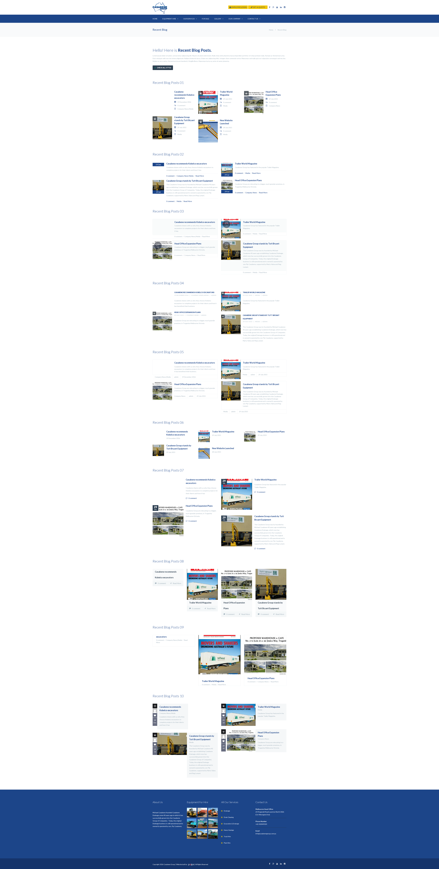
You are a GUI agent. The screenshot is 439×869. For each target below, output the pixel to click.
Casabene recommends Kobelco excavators (184, 95)
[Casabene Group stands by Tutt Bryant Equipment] (231, 391)
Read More (199, 176)
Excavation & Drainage (231, 824)
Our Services (189, 19)
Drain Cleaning (229, 817)
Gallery (217, 19)
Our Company (234, 19)
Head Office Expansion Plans (248, 180)
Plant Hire (227, 843)
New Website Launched (223, 448)
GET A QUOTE (258, 7)
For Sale (205, 19)
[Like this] (155, 715)
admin (213, 295)
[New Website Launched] (204, 453)
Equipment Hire (169, 19)
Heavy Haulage (229, 830)
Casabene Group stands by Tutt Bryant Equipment (184, 120)
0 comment (181, 105)
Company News (183, 109)
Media (191, 109)
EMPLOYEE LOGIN (239, 7)
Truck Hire (227, 836)
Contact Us (253, 19)
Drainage (227, 811)
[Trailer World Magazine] (231, 369)
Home (155, 19)
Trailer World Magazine (246, 163)
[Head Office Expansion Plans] (162, 391)
